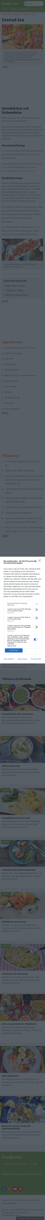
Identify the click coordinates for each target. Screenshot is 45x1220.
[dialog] (22, 610)
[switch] (36, 610)
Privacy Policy (36, 659)
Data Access (22, 659)
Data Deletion (9, 659)
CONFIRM (13, 650)
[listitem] (22, 604)
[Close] (40, 561)
